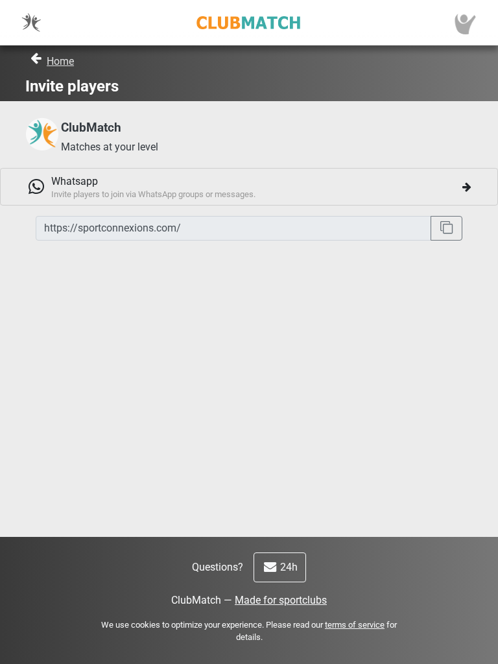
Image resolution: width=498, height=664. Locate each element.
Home (60, 61)
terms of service (355, 625)
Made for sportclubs (281, 600)
